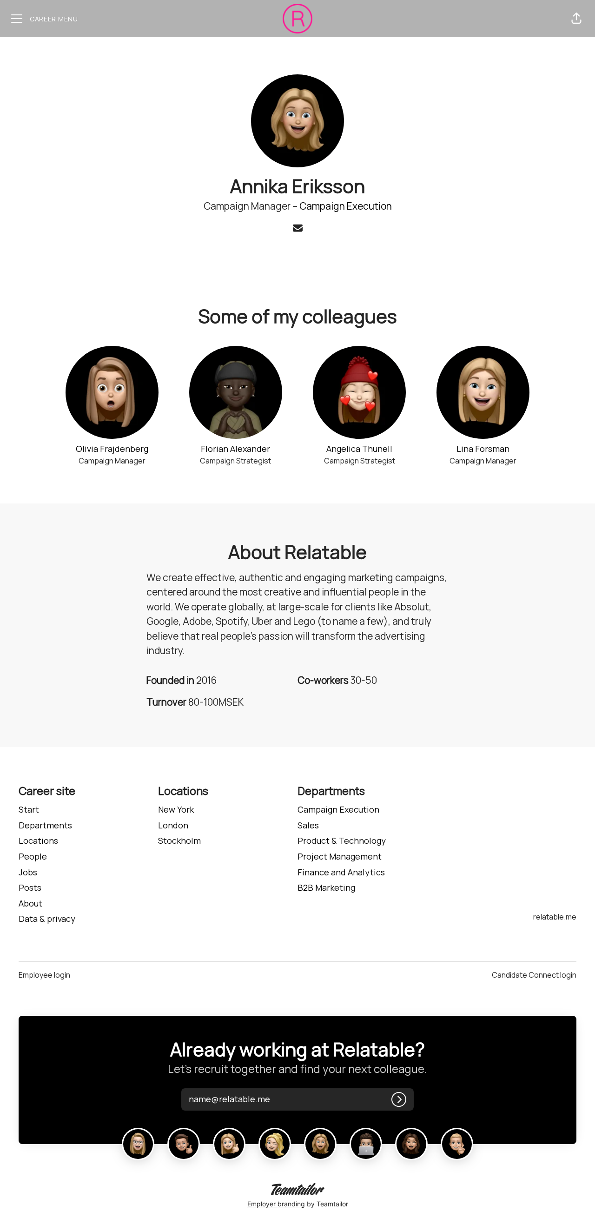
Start (29, 809)
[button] (576, 19)
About (30, 903)
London (173, 825)
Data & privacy (47, 918)
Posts (30, 887)
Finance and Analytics (341, 872)
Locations (38, 840)
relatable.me (554, 917)
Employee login (44, 975)
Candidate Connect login (534, 975)
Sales (308, 825)
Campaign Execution (345, 205)
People (33, 856)
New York (176, 809)
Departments (45, 825)
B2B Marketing (326, 887)
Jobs (28, 872)
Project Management (340, 856)
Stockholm (179, 840)
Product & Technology (342, 840)
